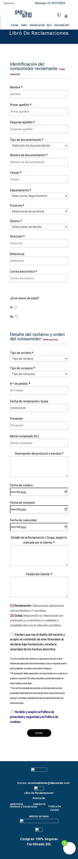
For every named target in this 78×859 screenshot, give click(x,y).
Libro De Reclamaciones (39, 793)
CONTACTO (39, 804)
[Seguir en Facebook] (16, 3)
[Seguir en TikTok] (25, 3)
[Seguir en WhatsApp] (67, 3)
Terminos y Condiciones (23, 806)
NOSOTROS (16, 804)
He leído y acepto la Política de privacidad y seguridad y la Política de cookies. (34, 717)
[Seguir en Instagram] (20, 3)
